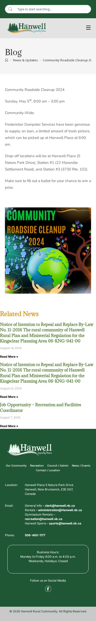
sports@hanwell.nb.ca (65, 523)
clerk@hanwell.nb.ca (60, 505)
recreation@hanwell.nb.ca (43, 519)
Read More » (9, 356)
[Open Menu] (88, 28)
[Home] (6, 60)
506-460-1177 (35, 535)
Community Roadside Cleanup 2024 (69, 60)
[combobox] (48, 9)
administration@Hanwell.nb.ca (60, 510)
